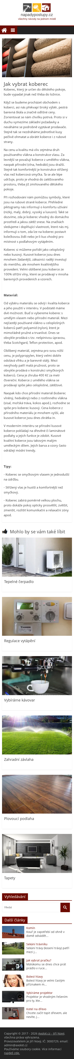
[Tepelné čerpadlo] (37, 575)
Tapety (9, 877)
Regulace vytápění (19, 640)
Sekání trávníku (36, 944)
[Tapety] (37, 872)
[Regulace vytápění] (37, 635)
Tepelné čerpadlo (19, 581)
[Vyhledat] (65, 907)
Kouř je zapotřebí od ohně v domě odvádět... (45, 934)
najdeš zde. (12, 1053)
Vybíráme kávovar (19, 700)
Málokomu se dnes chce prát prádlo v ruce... (46, 966)
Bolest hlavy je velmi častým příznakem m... (45, 982)
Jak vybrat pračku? (38, 960)
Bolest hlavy (34, 977)
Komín (30, 928)
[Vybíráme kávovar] (37, 694)
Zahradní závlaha (19, 759)
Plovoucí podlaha (19, 818)
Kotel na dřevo (36, 1009)
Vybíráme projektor (39, 993)
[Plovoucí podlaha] (37, 812)
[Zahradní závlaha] (37, 753)
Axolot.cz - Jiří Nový (51, 1033)
